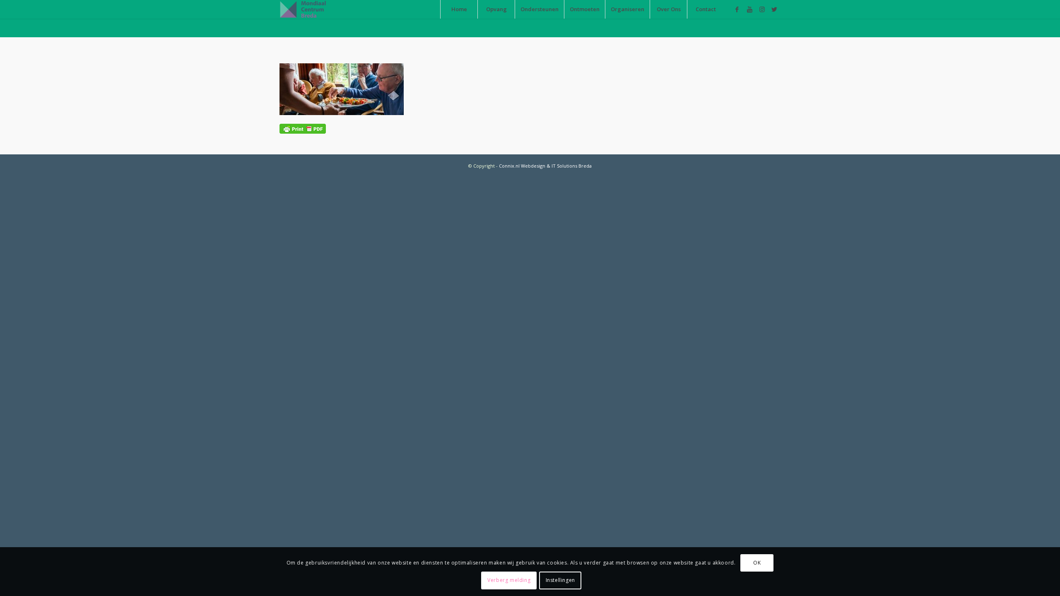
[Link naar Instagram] (762, 9)
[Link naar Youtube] (749, 9)
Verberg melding (508, 580)
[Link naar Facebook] (737, 9)
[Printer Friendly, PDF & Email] (302, 128)
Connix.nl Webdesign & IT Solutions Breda (545, 166)
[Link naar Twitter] (774, 9)
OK (757, 562)
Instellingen (560, 580)
